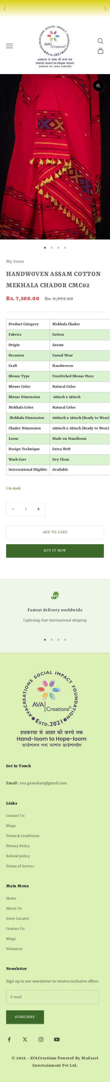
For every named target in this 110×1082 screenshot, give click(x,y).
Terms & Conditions (22, 836)
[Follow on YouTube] (57, 1039)
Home (11, 898)
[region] (55, 610)
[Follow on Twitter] (25, 1039)
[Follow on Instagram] (41, 1039)
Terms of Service (20, 866)
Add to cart (55, 532)
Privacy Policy (18, 846)
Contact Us (15, 816)
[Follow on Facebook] (9, 1039)
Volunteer (14, 949)
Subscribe (25, 1017)
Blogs (11, 826)
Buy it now (55, 551)
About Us (14, 909)
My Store (15, 261)
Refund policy (18, 856)
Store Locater (17, 919)
